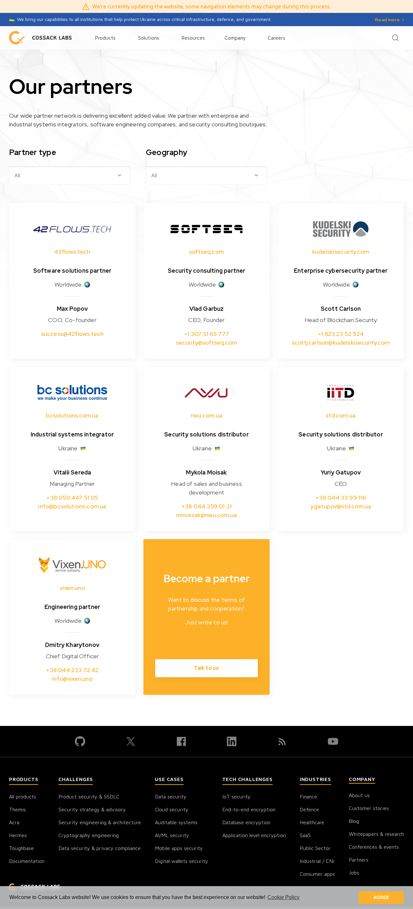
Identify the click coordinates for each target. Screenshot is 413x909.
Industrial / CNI (317, 861)
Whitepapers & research (376, 834)
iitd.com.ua (341, 415)
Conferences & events (374, 847)
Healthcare (312, 822)
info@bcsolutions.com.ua (72, 506)
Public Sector (315, 848)
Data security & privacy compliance (99, 848)
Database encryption (246, 822)
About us (359, 795)
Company (235, 38)
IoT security (236, 796)
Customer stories (369, 808)
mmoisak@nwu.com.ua (206, 515)
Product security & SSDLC (88, 796)
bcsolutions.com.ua (72, 415)
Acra (14, 822)
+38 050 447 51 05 (72, 497)
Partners (358, 860)
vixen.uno (72, 587)
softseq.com (206, 251)
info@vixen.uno (72, 678)
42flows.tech (72, 251)
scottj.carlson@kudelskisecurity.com (341, 342)
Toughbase (21, 848)
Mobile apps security (179, 848)
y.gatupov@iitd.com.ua (340, 506)
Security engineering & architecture (99, 822)
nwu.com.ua (206, 415)
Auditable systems (176, 822)
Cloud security (171, 809)
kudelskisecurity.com (340, 251)
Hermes (18, 835)
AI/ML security (172, 835)
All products (22, 796)
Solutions (148, 38)
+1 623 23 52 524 (341, 333)
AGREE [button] (381, 897)
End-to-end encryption (249, 809)
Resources (193, 38)
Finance (308, 796)
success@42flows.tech (72, 333)
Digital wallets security (181, 861)
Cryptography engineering (88, 835)
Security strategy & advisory (92, 809)
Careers (276, 38)
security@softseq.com (206, 342)
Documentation (27, 861)
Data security (170, 796)
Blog (354, 821)
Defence (309, 809)
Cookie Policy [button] (283, 897)
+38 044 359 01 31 (206, 506)
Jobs (354, 872)
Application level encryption (254, 835)
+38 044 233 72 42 (72, 670)
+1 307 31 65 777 (206, 333)
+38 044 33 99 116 (340, 497)
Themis (17, 809)
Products (105, 38)
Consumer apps (317, 874)
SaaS (305, 835)
